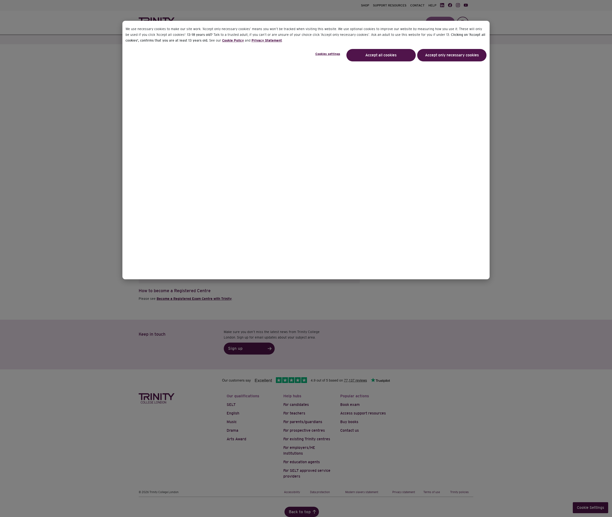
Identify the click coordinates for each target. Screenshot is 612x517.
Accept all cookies (381, 55)
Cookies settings (327, 54)
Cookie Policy (233, 40)
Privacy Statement (266, 40)
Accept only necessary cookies (452, 55)
